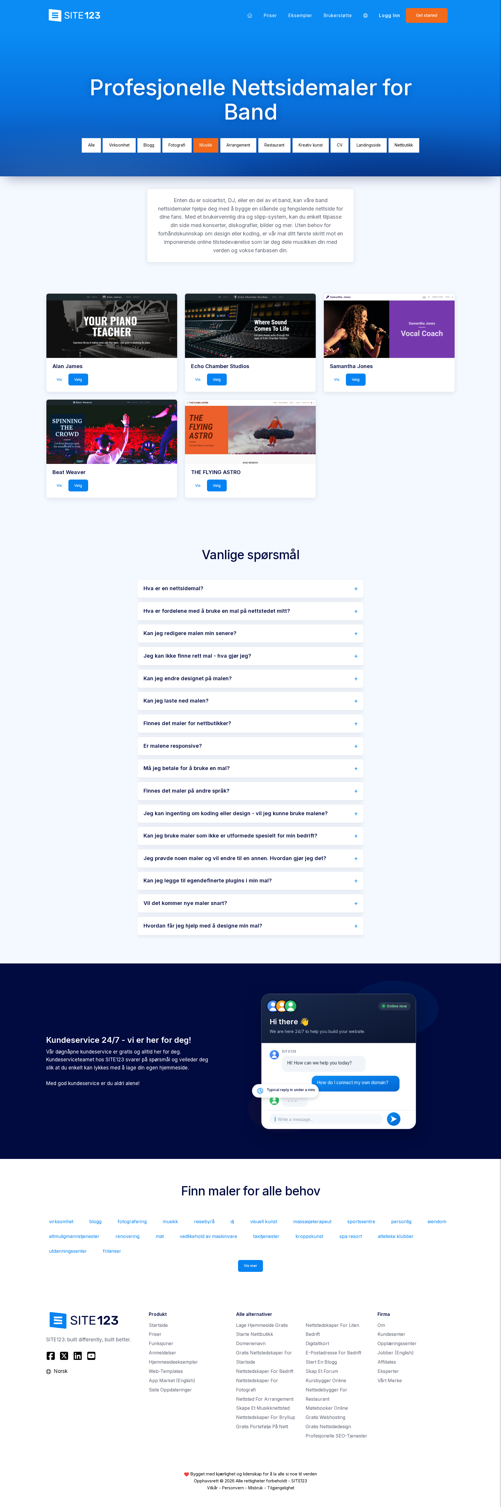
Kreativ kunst (311, 145)
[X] (64, 1356)
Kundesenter (391, 1334)
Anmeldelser (162, 1353)
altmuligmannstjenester (74, 1236)
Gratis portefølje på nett (262, 1426)
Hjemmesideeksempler (173, 1362)
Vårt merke (389, 1380)
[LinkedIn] (78, 1356)
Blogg (149, 145)
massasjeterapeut (312, 1221)
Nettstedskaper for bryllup (265, 1417)
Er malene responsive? (173, 746)
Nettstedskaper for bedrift (264, 1371)
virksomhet (61, 1221)
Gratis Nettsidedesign (328, 1426)
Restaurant (274, 145)
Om (381, 1325)
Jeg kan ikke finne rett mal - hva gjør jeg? (197, 656)
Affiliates (386, 1362)
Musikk (205, 145)
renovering (127, 1236)
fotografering (132, 1221)
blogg (95, 1221)
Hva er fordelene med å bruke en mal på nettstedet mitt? (217, 611)
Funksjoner (161, 1343)
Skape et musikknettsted (263, 1408)
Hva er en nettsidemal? (173, 588)
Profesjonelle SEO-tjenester (336, 1436)
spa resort (351, 1236)
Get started (426, 15)
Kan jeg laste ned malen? (176, 701)
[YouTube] (91, 1356)
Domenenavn (251, 1343)
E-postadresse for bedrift (333, 1353)
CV (339, 145)
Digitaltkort (317, 1343)
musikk (170, 1221)
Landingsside (369, 145)
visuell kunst (263, 1221)
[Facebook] (51, 1356)
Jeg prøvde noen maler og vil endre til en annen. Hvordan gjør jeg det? (235, 858)
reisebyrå (204, 1221)
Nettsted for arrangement (264, 1399)
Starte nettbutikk (254, 1334)
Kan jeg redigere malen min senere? (190, 633)
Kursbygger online (326, 1380)
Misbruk (255, 1488)
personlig (401, 1221)
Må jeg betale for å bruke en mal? (187, 768)
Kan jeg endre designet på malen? (188, 678)
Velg (78, 379)
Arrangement (238, 145)
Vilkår (212, 1488)
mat (160, 1236)
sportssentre (361, 1221)
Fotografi (176, 145)
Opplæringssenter (397, 1343)
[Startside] (250, 15)
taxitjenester (266, 1236)
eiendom (437, 1221)
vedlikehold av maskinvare (208, 1236)
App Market (172, 1380)
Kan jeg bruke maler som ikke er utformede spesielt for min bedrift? (230, 836)
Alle (91, 145)
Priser (270, 15)
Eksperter (388, 1371)
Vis (59, 379)
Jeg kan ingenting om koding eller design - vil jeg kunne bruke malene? (236, 813)
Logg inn (389, 15)
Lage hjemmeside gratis (262, 1325)
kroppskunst (309, 1236)
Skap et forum (322, 1371)
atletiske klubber (396, 1236)
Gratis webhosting (325, 1417)
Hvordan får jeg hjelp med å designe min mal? (203, 926)
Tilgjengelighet (280, 1488)
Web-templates (166, 1371)
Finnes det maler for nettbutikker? (187, 723)
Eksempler (300, 15)
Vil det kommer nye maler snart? (185, 903)
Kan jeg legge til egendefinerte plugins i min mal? (208, 880)
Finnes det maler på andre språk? (186, 791)
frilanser (112, 1251)
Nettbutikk (404, 145)
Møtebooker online (327, 1408)
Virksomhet (119, 145)
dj (232, 1221)
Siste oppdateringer (170, 1390)
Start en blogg (321, 1362)
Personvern (233, 1488)
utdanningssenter (68, 1251)
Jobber (395, 1353)
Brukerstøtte (338, 15)
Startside (158, 1325)
